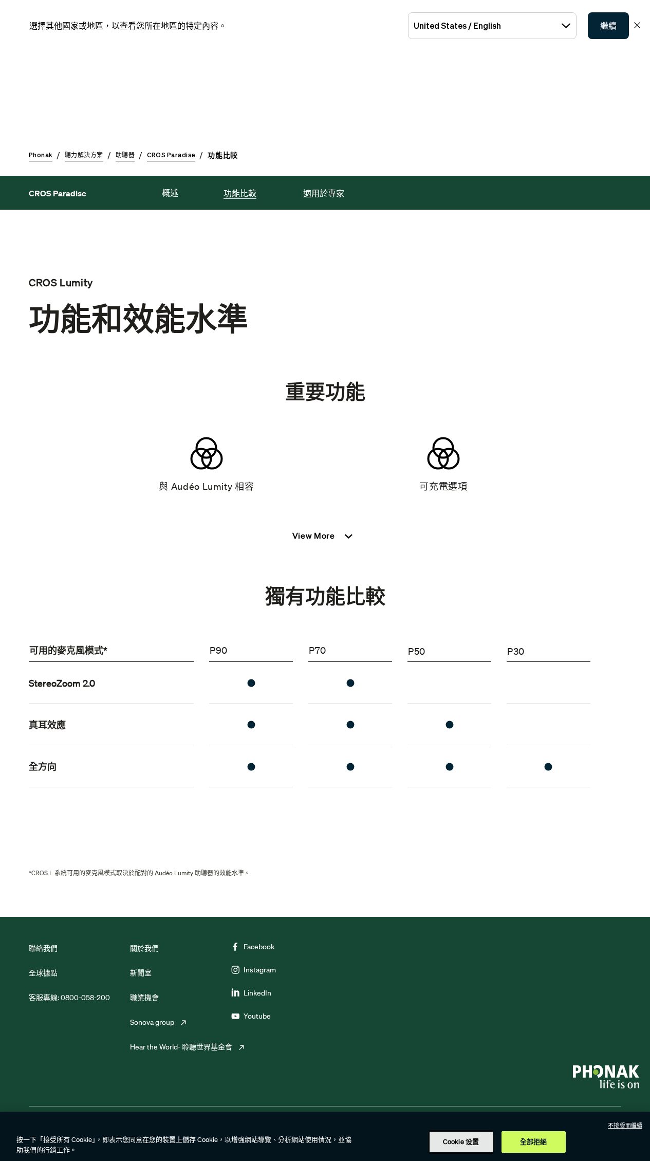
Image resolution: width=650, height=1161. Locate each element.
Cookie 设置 (461, 1141)
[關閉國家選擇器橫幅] (637, 25)
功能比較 (240, 193)
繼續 (608, 25)
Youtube (257, 1016)
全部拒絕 (533, 1141)
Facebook (259, 946)
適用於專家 (323, 193)
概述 (170, 193)
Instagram (260, 969)
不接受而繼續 (625, 1125)
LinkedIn (257, 993)
